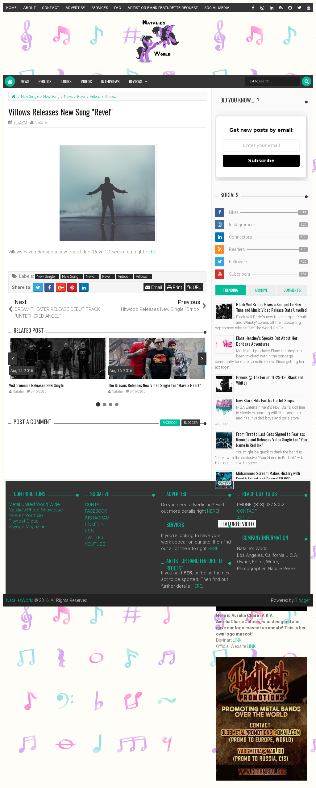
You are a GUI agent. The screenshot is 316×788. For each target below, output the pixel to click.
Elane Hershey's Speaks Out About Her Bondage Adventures (266, 341)
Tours (66, 81)
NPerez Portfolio (26, 515)
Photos (45, 81)
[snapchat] (289, 7)
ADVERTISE (75, 8)
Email (156, 287)
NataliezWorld (19, 600)
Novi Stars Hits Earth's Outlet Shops (265, 400)
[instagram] (262, 7)
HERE (150, 252)
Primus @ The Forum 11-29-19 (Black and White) (269, 380)
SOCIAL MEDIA (217, 8)
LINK (237, 640)
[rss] (280, 7)
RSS (89, 531)
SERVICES (99, 8)
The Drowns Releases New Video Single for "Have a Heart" (154, 385)
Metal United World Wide (34, 504)
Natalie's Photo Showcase (36, 510)
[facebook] (252, 7)
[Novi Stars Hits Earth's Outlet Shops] (224, 407)
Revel (106, 276)
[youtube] (308, 7)
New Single (46, 276)
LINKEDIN (94, 524)
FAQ (117, 8)
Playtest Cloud (24, 521)
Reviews (135, 81)
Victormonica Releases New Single (36, 385)
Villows (141, 276)
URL (196, 287)
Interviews (110, 81)
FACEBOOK (96, 511)
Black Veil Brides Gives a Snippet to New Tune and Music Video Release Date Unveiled (271, 307)
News (25, 81)
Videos (86, 81)
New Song (70, 276)
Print (177, 287)
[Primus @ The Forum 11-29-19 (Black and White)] (224, 384)
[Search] (306, 81)
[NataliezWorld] (10, 81)
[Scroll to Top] (308, 777)
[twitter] (299, 7)
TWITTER (94, 537)
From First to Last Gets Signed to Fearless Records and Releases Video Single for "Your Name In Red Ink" (272, 439)
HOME (11, 8)
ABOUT (29, 8)
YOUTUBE (95, 544)
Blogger (302, 600)
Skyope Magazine (27, 526)
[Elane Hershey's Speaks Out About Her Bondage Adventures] (224, 344)
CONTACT (50, 8)
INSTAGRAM (97, 518)
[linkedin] (271, 7)
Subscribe (261, 161)
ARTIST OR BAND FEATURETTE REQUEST (162, 8)
